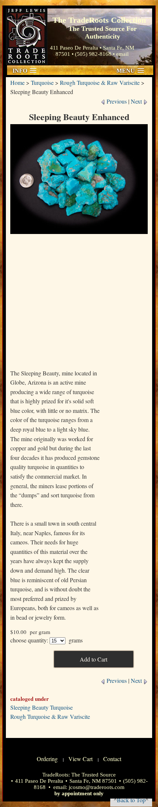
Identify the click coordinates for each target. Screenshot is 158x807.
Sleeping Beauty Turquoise (41, 707)
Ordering (47, 759)
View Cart (80, 759)
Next (137, 101)
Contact (112, 759)
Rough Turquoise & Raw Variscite (100, 82)
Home (17, 82)
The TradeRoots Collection (26, 36)
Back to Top (131, 800)
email (122, 54)
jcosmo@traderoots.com (97, 787)
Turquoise (42, 82)
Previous (116, 101)
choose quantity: (29, 640)
